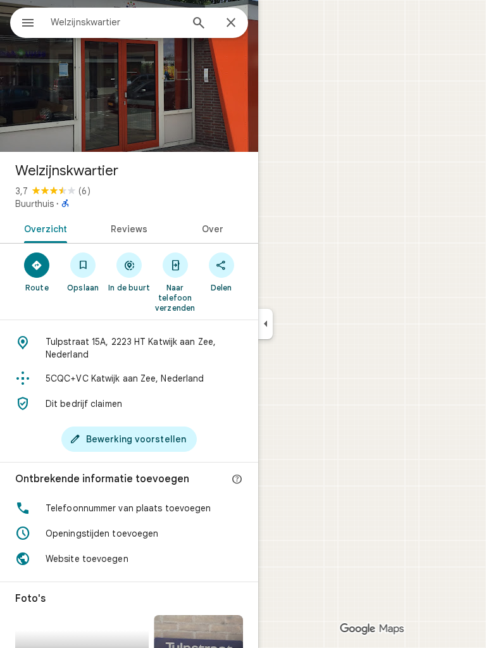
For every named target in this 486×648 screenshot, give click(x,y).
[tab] (43, 228)
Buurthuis (34, 203)
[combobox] (116, 22)
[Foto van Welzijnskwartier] (129, 76)
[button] (129, 508)
